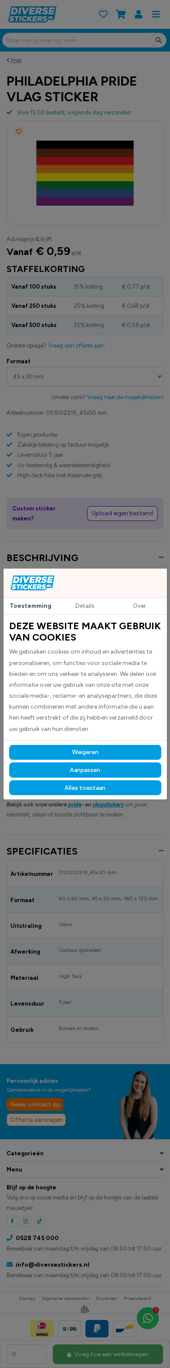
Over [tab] (139, 606)
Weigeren (85, 752)
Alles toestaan (85, 788)
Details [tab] (85, 606)
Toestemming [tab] (30, 606)
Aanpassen (85, 770)
